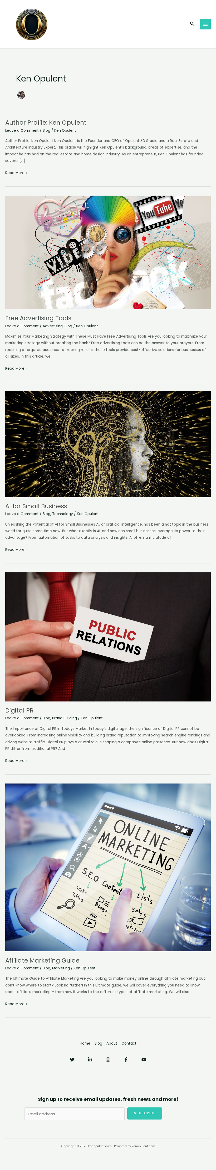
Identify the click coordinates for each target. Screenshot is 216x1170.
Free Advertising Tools (38, 318)
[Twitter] (72, 1059)
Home (85, 1043)
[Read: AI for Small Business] (108, 443)
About (111, 1043)
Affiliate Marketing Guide (42, 960)
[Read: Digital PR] (108, 636)
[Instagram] (108, 1059)
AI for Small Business (36, 506)
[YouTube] (143, 1059)
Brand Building (64, 718)
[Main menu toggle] (205, 24)
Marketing (61, 968)
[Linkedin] (90, 1059)
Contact (128, 1043)
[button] (192, 24)
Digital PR (19, 710)
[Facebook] (126, 1059)
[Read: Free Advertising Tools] (108, 252)
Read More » (16, 173)
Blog (46, 130)
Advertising (53, 326)
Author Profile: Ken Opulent (45, 122)
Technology (62, 513)
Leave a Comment (22, 130)
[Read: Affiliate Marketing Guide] (108, 867)
